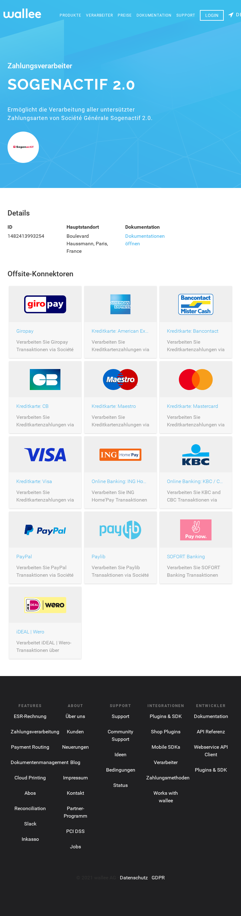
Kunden (75, 732)
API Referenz (211, 732)
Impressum (75, 778)
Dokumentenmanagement (39, 762)
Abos (30, 793)
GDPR (158, 878)
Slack (30, 824)
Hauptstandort (83, 227)
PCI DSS (75, 831)
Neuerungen (75, 747)
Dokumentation (154, 15)
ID (10, 227)
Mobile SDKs (166, 747)
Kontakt (75, 793)
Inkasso (30, 839)
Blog (75, 762)
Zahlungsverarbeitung (35, 732)
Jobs (75, 847)
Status (120, 785)
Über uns (75, 716)
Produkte (70, 15)
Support (185, 15)
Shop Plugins (165, 732)
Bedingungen (120, 770)
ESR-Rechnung (30, 716)
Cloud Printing (30, 778)
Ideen (120, 754)
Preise (125, 15)
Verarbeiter (99, 15)
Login (211, 15)
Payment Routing (30, 747)
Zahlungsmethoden (168, 778)
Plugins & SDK (166, 716)
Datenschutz (134, 878)
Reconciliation (30, 808)
